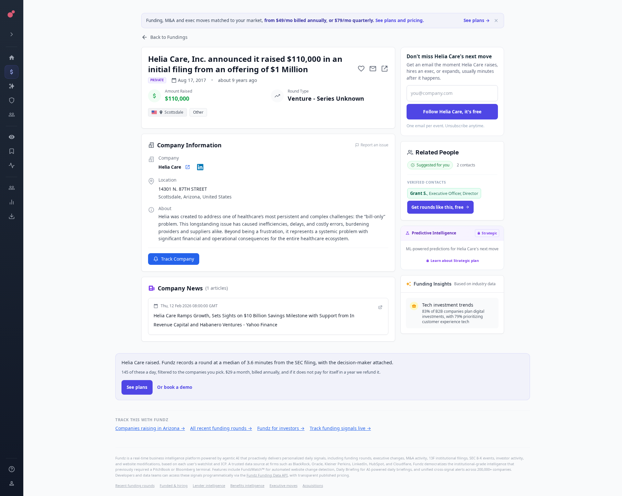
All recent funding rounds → (221, 428)
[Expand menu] (11, 34)
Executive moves (283, 485)
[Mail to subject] (373, 69)
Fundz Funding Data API (267, 475)
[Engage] (11, 188)
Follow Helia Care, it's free (452, 111)
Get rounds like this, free (437, 207)
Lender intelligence (209, 485)
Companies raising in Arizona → (150, 428)
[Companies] (11, 86)
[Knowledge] (11, 469)
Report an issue (374, 145)
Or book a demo (174, 387)
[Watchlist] (11, 137)
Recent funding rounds (135, 485)
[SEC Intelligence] (11, 100)
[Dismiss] (496, 20)
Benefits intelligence (247, 485)
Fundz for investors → (281, 428)
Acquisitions (313, 485)
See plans (137, 387)
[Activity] (11, 165)
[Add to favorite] (361, 69)
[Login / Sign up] (11, 483)
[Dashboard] (11, 57)
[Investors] (11, 114)
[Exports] (11, 216)
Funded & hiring (174, 485)
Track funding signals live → (340, 428)
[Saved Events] (11, 151)
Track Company (177, 259)
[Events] (11, 72)
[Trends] (11, 202)
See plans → (477, 20)
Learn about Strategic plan (455, 260)
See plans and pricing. (399, 20)
